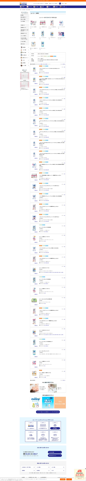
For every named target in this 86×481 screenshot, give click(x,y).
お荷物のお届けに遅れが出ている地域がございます (43, 0)
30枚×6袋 (47, 179)
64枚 (45, 169)
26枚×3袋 (47, 158)
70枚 (45, 252)
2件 (64, 225)
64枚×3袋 (47, 169)
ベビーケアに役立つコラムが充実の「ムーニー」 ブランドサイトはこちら (48, 411)
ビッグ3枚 (61, 272)
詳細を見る (36, 73)
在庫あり (42, 58)
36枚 (45, 314)
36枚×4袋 (47, 314)
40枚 (45, 283)
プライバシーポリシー (43, 479)
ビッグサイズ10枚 (54, 272)
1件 (64, 130)
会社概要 (23, 477)
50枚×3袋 (47, 210)
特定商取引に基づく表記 (33, 477)
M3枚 (57, 272)
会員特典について (23, 27)
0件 (64, 88)
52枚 (45, 84)
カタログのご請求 (24, 38)
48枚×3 (47, 231)
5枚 (44, 365)
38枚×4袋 (47, 126)
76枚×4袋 (47, 200)
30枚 (45, 179)
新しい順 (43, 59)
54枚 (45, 72)
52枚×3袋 (47, 84)
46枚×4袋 (47, 325)
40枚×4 (47, 283)
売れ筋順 (56, 59)
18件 (64, 77)
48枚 (45, 231)
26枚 (45, 158)
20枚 (45, 241)
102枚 (45, 377)
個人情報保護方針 (43, 477)
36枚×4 (47, 345)
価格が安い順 (49, 59)
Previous (21, 1)
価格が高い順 (52, 59)
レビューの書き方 (23, 35)
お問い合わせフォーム (52, 455)
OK (69, 479)
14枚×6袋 (47, 221)
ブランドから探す (28, 9)
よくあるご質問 (23, 41)
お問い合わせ (23, 43)
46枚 (45, 262)
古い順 (45, 59)
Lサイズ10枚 (49, 272)
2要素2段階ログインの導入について (24, 30)
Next (65, 1)
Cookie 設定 (62, 479)
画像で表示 (46, 53)
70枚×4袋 (47, 252)
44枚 (45, 104)
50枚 (45, 210)
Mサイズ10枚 (46, 272)
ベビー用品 (23, 9)
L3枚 (59, 272)
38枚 (45, 126)
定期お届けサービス (24, 33)
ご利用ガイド (23, 25)
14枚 (45, 221)
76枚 (45, 200)
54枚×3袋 (47, 72)
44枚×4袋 (47, 104)
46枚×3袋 (47, 262)
